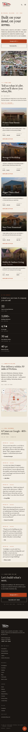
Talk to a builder (7, 103)
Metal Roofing (4, 693)
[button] (14, 399)
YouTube (3, 710)
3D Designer (4, 665)
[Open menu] (25, 5)
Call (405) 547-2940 (6, 384)
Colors (2, 672)
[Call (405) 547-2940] (21, 4)
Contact (3, 696)
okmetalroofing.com (5, 717)
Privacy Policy (4, 698)
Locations (3, 691)
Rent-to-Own (4, 679)
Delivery (3, 689)
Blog (2, 674)
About (2, 687)
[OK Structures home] (6, 4)
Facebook (3, 708)
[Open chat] (24, 728)
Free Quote (3, 677)
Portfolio (3, 670)
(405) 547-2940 (6, 641)
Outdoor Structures (5, 657)
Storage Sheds (4, 651)
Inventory (3, 667)
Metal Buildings (4, 653)
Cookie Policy (4, 700)
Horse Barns (4, 648)
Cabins (2, 655)
